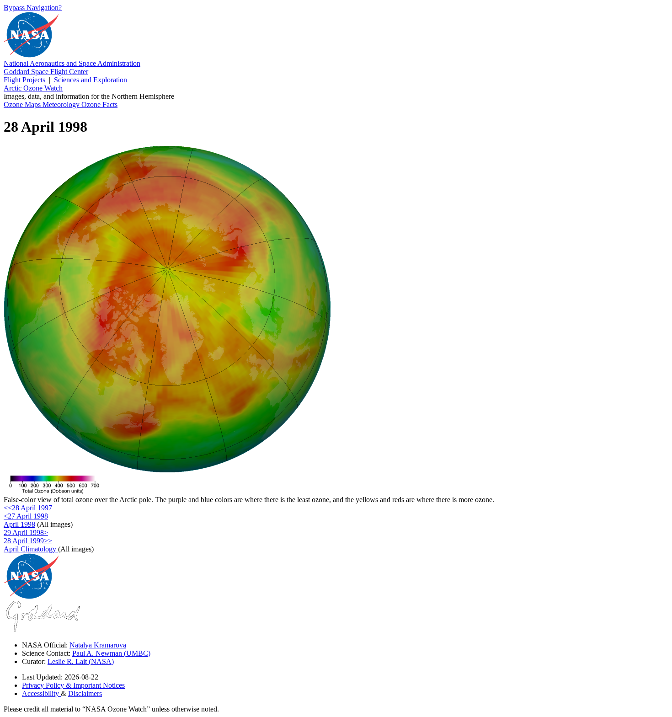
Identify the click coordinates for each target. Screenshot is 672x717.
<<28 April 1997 (28, 508)
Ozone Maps (23, 104)
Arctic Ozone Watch (33, 88)
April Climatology (31, 549)
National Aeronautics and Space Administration (72, 63)
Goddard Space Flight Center (46, 71)
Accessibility (41, 693)
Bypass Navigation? (33, 7)
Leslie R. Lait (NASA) (81, 661)
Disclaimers (85, 693)
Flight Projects (25, 80)
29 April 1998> (26, 532)
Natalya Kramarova (97, 645)
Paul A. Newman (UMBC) (111, 653)
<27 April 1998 (26, 516)
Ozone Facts (99, 104)
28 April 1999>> (28, 541)
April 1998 (19, 524)
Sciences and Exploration (90, 80)
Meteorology (62, 104)
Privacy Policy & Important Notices (73, 685)
